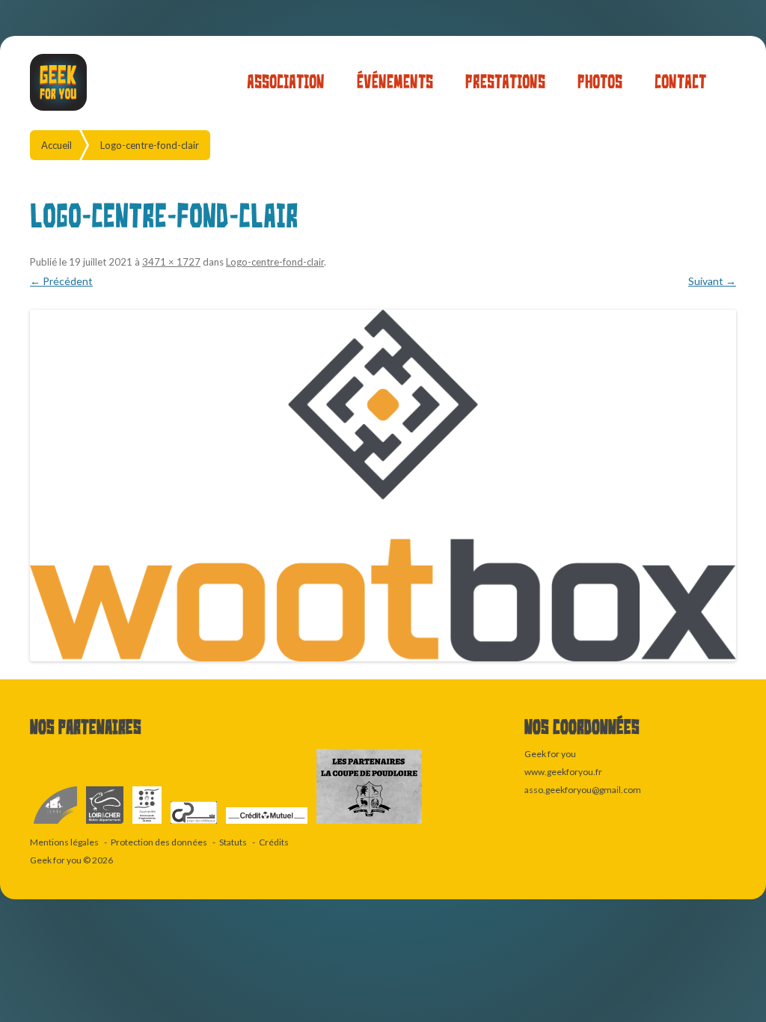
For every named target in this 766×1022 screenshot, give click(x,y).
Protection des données (159, 842)
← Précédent (61, 281)
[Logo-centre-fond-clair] (383, 485)
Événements (395, 82)
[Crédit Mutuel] (267, 824)
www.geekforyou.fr (563, 771)
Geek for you (56, 860)
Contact (680, 82)
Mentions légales (64, 842)
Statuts (233, 842)
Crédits (274, 842)
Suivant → (712, 281)
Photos (599, 82)
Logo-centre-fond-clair (149, 145)
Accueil (56, 145)
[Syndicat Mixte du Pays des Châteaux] (194, 824)
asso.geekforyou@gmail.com (582, 789)
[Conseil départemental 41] (105, 824)
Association (286, 82)
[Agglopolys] (148, 824)
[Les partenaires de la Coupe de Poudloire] (369, 824)
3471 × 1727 (171, 262)
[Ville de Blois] (56, 824)
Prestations (505, 82)
